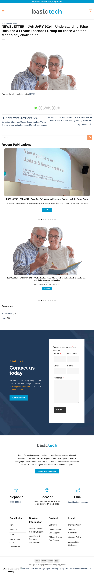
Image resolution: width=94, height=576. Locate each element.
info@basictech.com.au (78, 502)
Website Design (9, 569)
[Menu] (3, 11)
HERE (32, 94)
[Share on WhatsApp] (36, 108)
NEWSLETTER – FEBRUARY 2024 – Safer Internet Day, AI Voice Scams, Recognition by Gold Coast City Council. (70, 120)
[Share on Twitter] (45, 108)
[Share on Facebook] (41, 108)
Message (59, 378)
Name (57, 354)
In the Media (7, 23)
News (15, 23)
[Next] (87, 178)
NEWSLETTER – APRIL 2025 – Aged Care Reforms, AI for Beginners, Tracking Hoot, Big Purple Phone (47, 199)
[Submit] (89, 137)
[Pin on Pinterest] (54, 108)
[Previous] (7, 178)
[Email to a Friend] (49, 108)
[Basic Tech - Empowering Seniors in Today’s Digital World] (47, 11)
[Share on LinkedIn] (58, 108)
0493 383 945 (15, 502)
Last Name (73, 354)
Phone (71, 366)
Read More (47, 210)
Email (57, 366)
